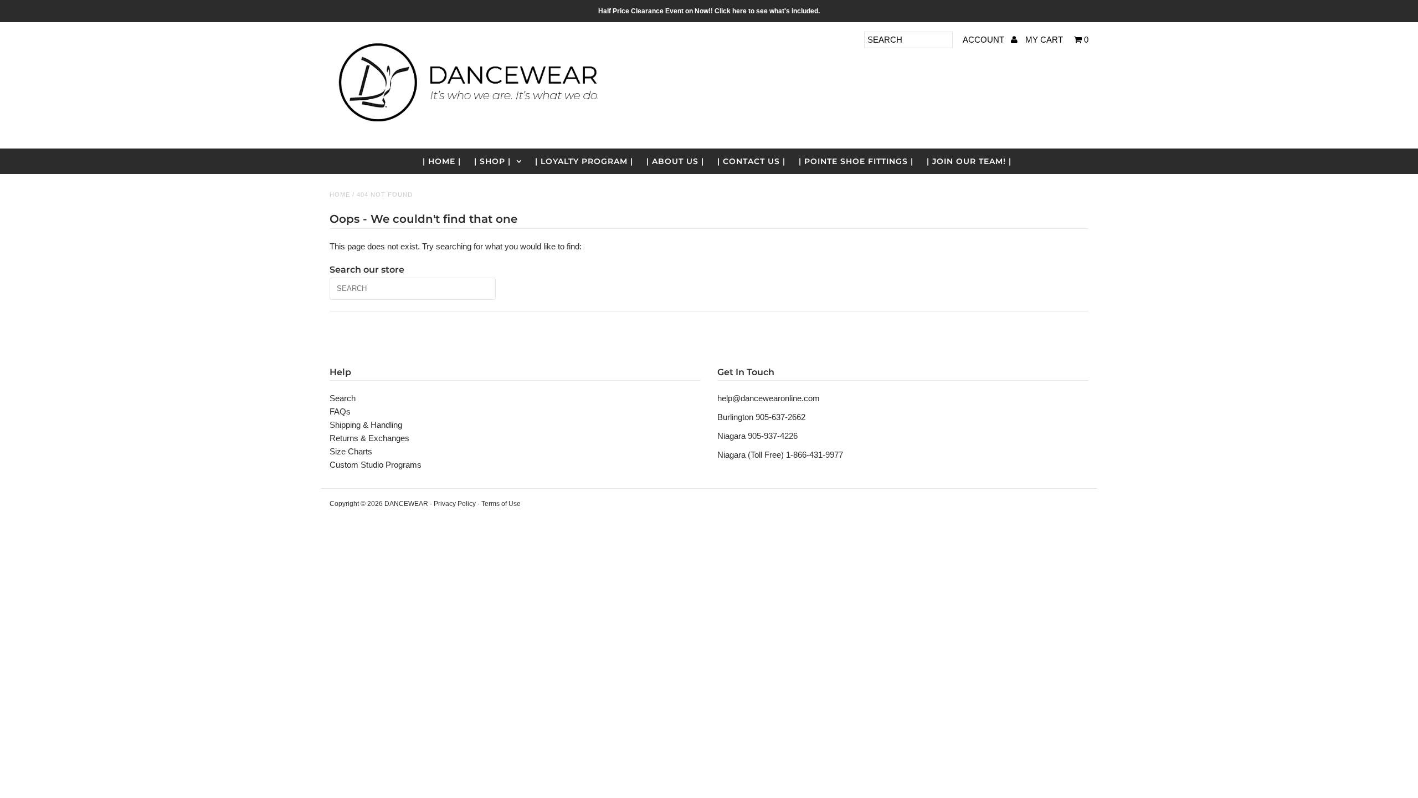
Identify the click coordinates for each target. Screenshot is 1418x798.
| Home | (442, 161)
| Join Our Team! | (969, 161)
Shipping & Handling (366, 424)
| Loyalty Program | (584, 161)
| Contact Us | (751, 161)
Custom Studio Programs (376, 464)
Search (343, 398)
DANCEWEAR (406, 504)
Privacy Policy (455, 504)
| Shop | (492, 161)
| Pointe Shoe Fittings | (856, 161)
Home (340, 194)
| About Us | (675, 161)
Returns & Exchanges (369, 438)
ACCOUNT (984, 39)
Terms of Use (501, 504)
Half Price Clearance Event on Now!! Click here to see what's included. (709, 11)
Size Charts (351, 451)
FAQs (340, 411)
